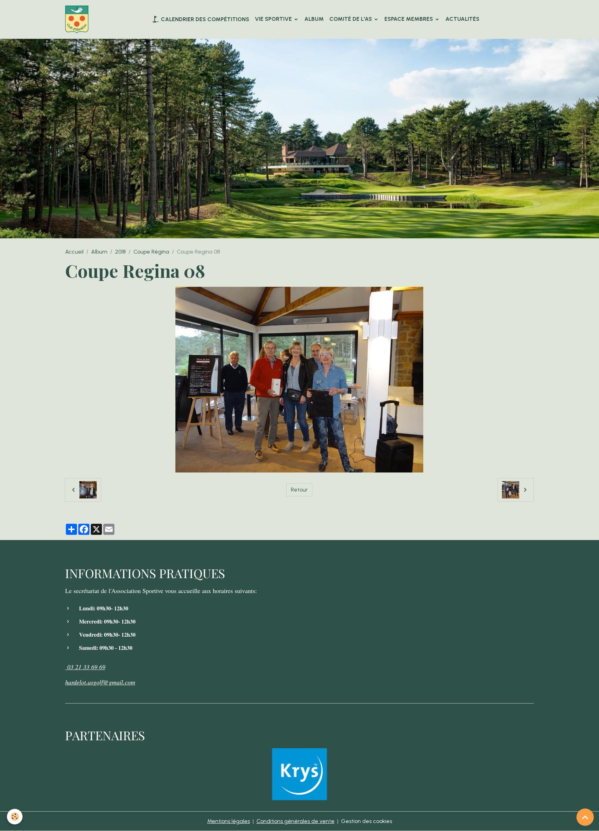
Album (314, 19)
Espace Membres (409, 19)
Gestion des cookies (366, 821)
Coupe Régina (151, 251)
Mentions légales (228, 821)
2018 (120, 251)
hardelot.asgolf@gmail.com (100, 682)
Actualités (462, 19)
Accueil (74, 251)
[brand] (78, 19)
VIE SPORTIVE (274, 19)
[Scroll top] (585, 817)
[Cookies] (15, 816)
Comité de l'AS (351, 19)
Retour (299, 489)
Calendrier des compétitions (204, 19)
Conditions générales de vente (296, 821)
